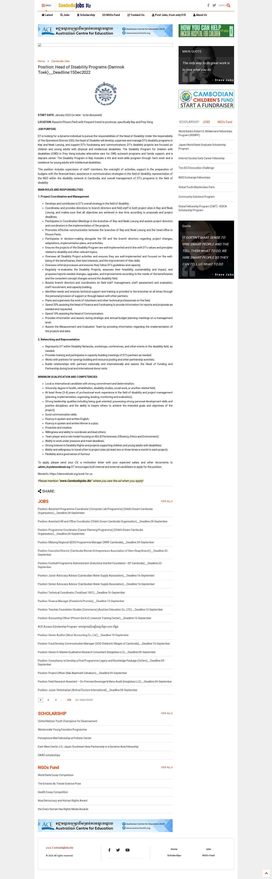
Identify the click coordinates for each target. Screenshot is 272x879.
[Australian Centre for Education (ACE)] (105, 36)
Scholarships (174, 855)
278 (69, 700)
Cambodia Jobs (60, 61)
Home (41, 61)
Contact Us (137, 14)
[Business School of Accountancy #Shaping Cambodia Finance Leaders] (105, 46)
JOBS (43, 501)
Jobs (66, 14)
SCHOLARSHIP (52, 713)
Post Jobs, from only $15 (170, 14)
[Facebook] (208, 5)
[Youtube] (127, 850)
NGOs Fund (113, 14)
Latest (49, 14)
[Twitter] (214, 5)
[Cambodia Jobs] (75, 6)
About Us (201, 14)
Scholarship (87, 14)
